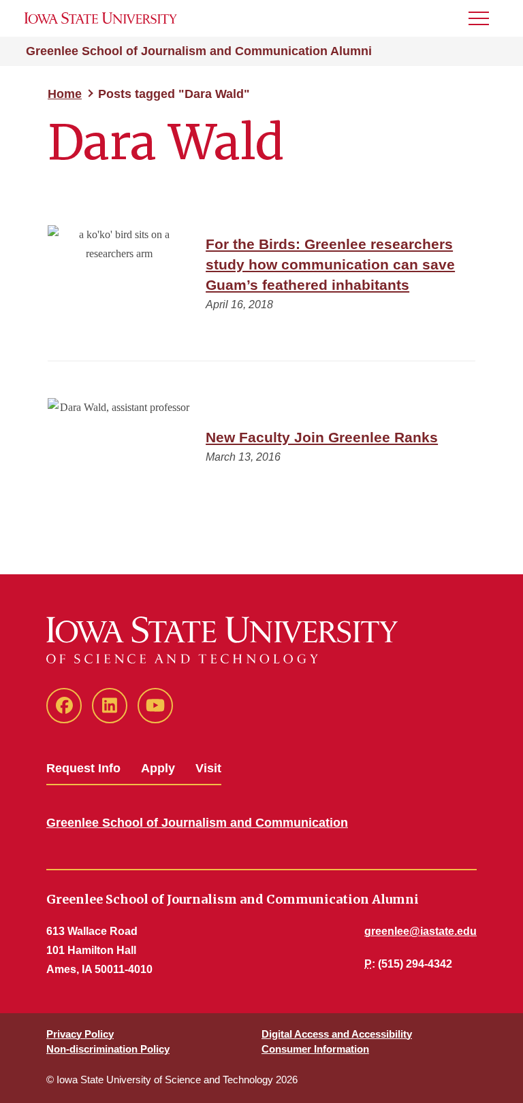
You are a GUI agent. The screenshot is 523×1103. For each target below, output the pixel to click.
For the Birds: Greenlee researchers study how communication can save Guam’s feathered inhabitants (330, 264)
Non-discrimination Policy (108, 1049)
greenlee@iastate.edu (420, 931)
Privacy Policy (80, 1034)
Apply (158, 768)
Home (65, 94)
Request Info (83, 768)
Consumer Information (315, 1049)
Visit (208, 768)
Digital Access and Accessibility (337, 1034)
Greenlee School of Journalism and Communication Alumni (199, 51)
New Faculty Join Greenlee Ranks (322, 437)
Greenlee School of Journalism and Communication (197, 822)
